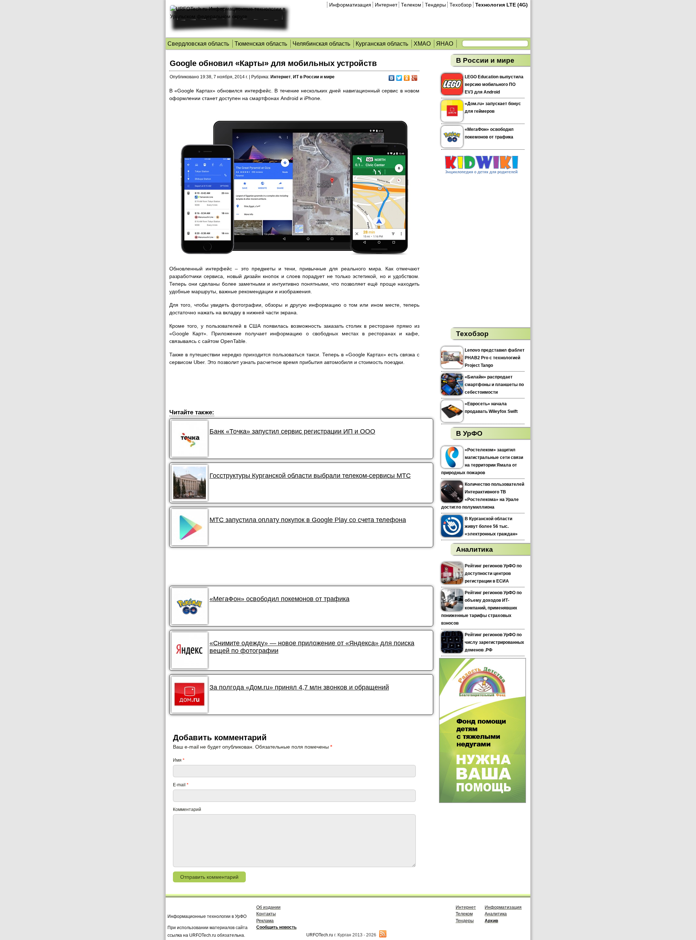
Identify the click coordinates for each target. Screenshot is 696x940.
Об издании (268, 907)
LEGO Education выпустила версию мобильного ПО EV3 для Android (494, 84)
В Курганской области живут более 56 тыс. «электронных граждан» (491, 526)
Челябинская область (321, 44)
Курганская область (382, 44)
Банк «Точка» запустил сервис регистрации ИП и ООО (292, 431)
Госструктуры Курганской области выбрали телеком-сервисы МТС (310, 475)
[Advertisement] (301, 388)
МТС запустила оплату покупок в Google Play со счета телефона (308, 519)
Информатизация (350, 5)
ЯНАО (444, 44)
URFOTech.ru (319, 934)
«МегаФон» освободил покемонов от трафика (279, 598)
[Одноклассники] (407, 78)
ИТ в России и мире (314, 76)
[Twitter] (399, 78)
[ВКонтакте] (391, 78)
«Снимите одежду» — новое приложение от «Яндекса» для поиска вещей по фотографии (312, 646)
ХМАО (422, 44)
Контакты (266, 913)
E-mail (180, 784)
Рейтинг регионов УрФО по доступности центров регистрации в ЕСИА (493, 573)
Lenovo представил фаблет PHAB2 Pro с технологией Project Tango (495, 358)
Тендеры (435, 5)
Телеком (411, 5)
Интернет (386, 5)
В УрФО (469, 433)
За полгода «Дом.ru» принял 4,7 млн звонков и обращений (299, 687)
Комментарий (187, 809)
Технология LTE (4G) (501, 5)
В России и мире (485, 60)
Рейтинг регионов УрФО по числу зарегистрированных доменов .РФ (494, 642)
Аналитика (474, 549)
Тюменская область (261, 44)
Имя (179, 760)
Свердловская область (198, 44)
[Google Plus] (414, 78)
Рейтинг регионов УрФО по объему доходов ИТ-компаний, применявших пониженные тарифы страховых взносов (481, 608)
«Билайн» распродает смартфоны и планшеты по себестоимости (494, 384)
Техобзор (461, 5)
